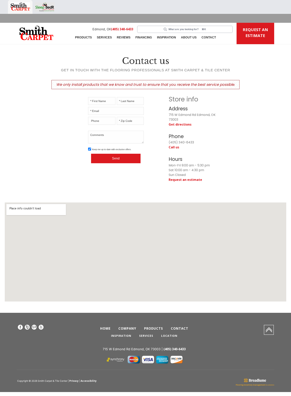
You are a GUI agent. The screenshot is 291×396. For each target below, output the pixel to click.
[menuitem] (20, 327)
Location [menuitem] (170, 335)
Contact (209, 37)
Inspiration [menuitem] (120, 335)
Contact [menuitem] (179, 327)
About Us (189, 37)
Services (104, 37)
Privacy (73, 380)
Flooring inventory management (253, 385)
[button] (84, 37)
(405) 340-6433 (122, 29)
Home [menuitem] (105, 327)
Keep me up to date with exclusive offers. (111, 149)
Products (83, 37)
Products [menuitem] (154, 327)
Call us (174, 147)
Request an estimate (184, 179)
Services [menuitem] (146, 335)
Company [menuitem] (127, 327)
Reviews (123, 37)
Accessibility (87, 380)
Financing (143, 37)
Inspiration (166, 37)
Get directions (179, 124)
